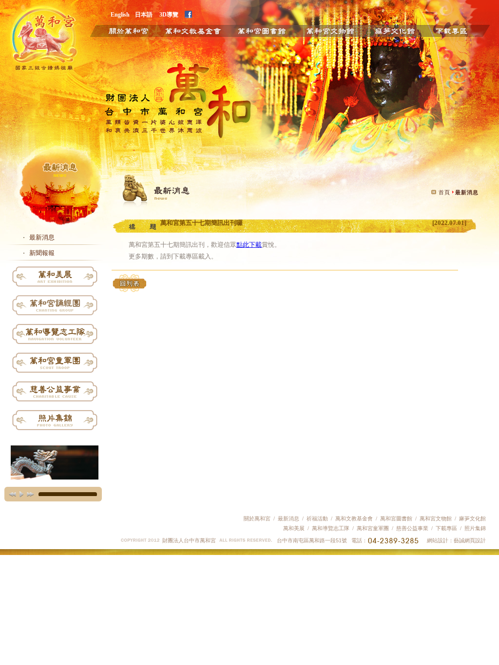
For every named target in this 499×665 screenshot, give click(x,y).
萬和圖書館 (262, 30)
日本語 (144, 14)
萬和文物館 (330, 30)
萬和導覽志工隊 (330, 528)
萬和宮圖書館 (396, 518)
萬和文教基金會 (192, 30)
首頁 (444, 192)
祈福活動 (317, 518)
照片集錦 (475, 528)
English (120, 14)
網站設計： (440, 540)
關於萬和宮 (121, 30)
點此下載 (249, 244)
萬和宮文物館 (436, 518)
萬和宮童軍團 (373, 528)
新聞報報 (42, 253)
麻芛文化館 (394, 30)
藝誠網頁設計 (470, 540)
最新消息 (42, 237)
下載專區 (459, 30)
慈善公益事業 (411, 528)
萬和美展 (294, 528)
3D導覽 (168, 14)
